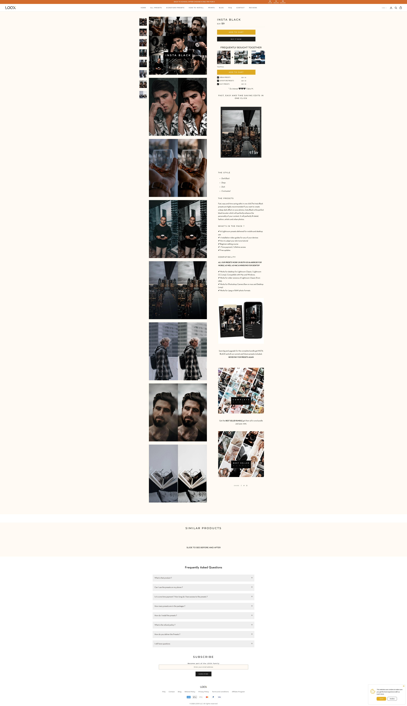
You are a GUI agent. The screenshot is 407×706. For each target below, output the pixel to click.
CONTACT (240, 7)
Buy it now (236, 39)
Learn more (380, 694)
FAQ (230, 7)
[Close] (404, 686)
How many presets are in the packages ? (170, 606)
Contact (172, 692)
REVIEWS (253, 7)
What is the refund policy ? (165, 625)
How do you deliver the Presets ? (167, 634)
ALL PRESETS (156, 7)
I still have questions (162, 644)
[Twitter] (244, 485)
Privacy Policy (203, 692)
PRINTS (211, 7)
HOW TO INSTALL (196, 7)
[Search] (396, 8)
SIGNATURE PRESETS (175, 7)
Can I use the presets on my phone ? (169, 587)
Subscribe (203, 674)
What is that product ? (163, 578)
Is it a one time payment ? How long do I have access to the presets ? (181, 597)
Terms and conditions (220, 692)
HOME (143, 7)
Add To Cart (236, 72)
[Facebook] (241, 485)
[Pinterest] (246, 485)
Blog (179, 692)
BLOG (221, 7)
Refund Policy (190, 692)
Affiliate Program (238, 692)
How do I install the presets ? (166, 615)
